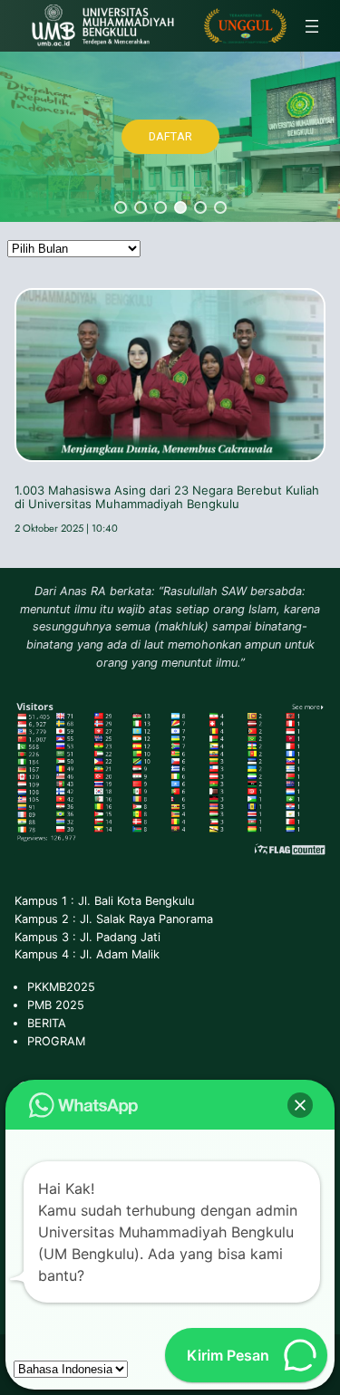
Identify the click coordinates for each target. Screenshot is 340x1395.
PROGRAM (56, 1041)
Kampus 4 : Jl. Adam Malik (87, 954)
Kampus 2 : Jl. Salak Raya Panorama (114, 919)
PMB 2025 (55, 1005)
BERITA (46, 1023)
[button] (120, 207)
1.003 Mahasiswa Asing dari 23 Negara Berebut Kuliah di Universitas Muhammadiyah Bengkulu (167, 497)
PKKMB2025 (61, 987)
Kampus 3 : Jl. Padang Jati (87, 937)
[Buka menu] (312, 26)
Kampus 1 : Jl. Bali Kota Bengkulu (104, 901)
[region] (170, 137)
